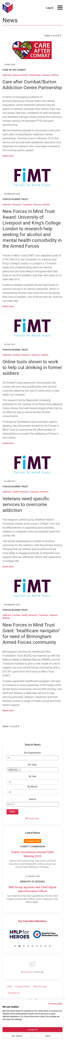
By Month (33, 786)
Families (16, 355)
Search (32, 799)
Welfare (55, 75)
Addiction (6, 75)
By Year (32, 776)
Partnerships (35, 75)
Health (15, 491)
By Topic (32, 764)
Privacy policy (55, 1003)
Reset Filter (33, 818)
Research (16, 204)
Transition (27, 204)
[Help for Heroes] (19, 934)
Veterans (46, 75)
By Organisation (32, 752)
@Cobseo (28, 972)
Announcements (20, 75)
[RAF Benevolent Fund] (45, 934)
